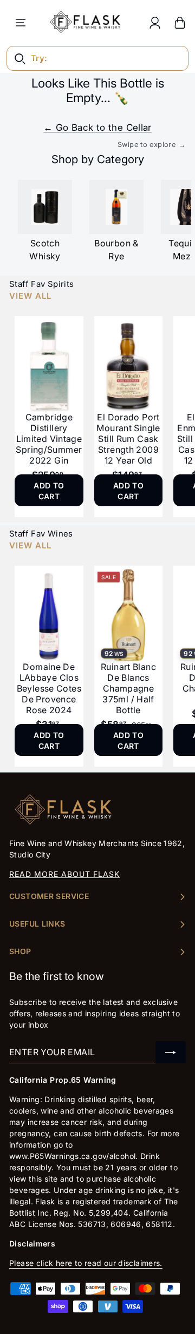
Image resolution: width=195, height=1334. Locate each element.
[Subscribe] (170, 1052)
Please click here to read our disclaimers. (85, 1263)
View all (30, 296)
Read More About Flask (64, 874)
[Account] (155, 22)
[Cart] (179, 22)
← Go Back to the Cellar (97, 127)
